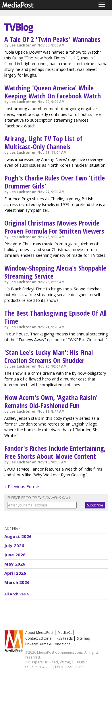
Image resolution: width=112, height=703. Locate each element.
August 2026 (18, 536)
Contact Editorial (38, 638)
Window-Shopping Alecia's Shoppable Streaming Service (55, 272)
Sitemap (83, 638)
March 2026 (17, 582)
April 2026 (15, 573)
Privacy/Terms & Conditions (47, 644)
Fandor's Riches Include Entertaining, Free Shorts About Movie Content (55, 452)
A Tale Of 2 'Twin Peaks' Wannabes (52, 39)
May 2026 (14, 564)
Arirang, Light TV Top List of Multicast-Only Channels (43, 142)
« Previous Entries (22, 486)
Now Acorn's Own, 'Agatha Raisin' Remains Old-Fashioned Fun (51, 401)
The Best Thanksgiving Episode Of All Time (55, 317)
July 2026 (14, 545)
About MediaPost (39, 632)
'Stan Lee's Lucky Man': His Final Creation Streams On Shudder (48, 356)
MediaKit (65, 632)
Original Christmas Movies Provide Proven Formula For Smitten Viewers (54, 227)
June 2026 (15, 555)
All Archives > (16, 594)
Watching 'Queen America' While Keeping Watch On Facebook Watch (52, 91)
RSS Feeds (65, 638)
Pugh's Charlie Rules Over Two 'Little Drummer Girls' (54, 182)
